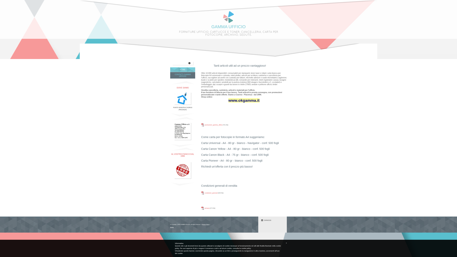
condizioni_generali (211, 193)
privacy (207, 208)
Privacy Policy (205, 224)
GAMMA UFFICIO (228, 26)
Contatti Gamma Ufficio (183, 75)
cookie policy (246, 248)
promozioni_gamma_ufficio (213, 125)
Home (182, 70)
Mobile (172, 227)
